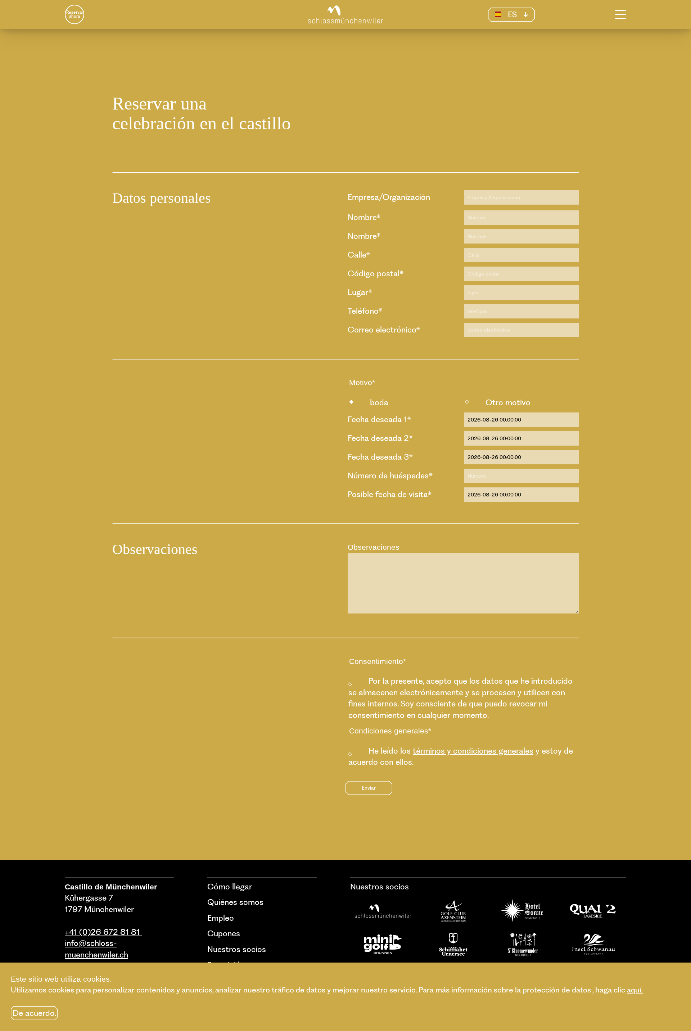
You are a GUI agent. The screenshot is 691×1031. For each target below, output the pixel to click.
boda (379, 402)
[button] (511, 15)
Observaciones (373, 547)
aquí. (635, 989)
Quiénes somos (235, 902)
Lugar (360, 292)
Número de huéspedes (390, 475)
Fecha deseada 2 (380, 438)
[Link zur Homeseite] (345, 14)
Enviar (369, 788)
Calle (359, 254)
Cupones (223, 933)
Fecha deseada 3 (380, 456)
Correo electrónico (384, 329)
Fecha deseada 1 (379, 419)
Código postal (376, 273)
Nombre (364, 217)
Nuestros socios (236, 949)
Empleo (220, 918)
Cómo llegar (229, 886)
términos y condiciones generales (473, 750)
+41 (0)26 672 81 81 (103, 932)
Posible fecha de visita (390, 494)
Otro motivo (507, 402)
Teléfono (365, 311)
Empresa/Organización (389, 197)
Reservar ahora (74, 14)
